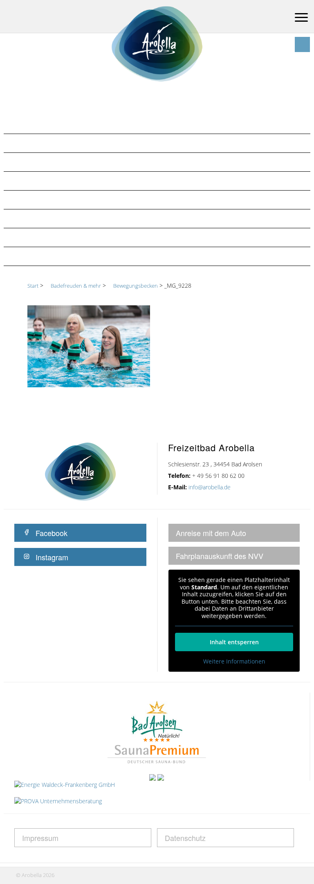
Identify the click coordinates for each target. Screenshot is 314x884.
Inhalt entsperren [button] (234, 642)
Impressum (40, 837)
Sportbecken (34, 199)
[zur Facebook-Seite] (302, 44)
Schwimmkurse (38, 256)
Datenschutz (185, 837)
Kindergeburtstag (43, 237)
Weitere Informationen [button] (234, 661)
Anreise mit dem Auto (211, 532)
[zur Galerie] (286, 44)
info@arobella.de (209, 487)
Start (32, 285)
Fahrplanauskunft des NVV (219, 555)
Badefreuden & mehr (47, 143)
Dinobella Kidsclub (45, 218)
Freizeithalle (34, 162)
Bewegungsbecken (44, 181)
